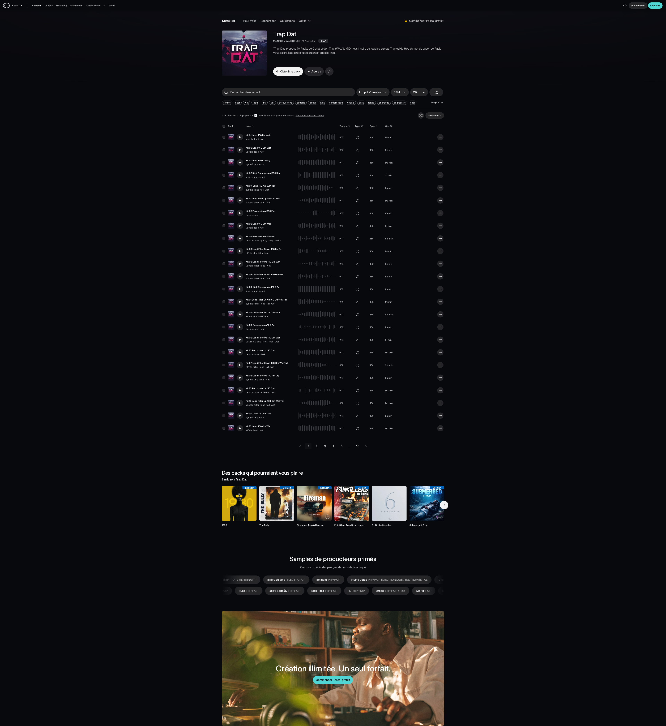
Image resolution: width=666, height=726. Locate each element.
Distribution (76, 5)
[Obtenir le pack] (249, 503)
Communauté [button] (93, 5)
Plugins (49, 5)
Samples (36, 5)
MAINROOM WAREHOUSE (286, 41)
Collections (287, 21)
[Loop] (358, 137)
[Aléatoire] (421, 115)
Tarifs (112, 5)
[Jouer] (244, 53)
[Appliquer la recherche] (226, 92)
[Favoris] (329, 71)
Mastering (61, 5)
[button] (625, 5)
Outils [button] (302, 21)
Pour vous (249, 21)
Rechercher (268, 21)
